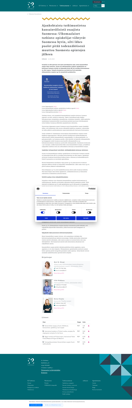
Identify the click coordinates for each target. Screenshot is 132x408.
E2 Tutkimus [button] (43, 6)
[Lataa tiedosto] (88, 326)
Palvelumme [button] (53, 6)
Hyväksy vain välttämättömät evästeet (53, 405)
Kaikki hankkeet (66, 394)
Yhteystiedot (31, 385)
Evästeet (44, 372)
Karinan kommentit (97, 389)
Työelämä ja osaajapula (68, 383)
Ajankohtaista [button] (83, 6)
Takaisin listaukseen (35, 14)
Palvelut (47, 383)
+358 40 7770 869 (61, 285)
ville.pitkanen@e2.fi (61, 287)
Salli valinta (66, 218)
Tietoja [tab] (86, 193)
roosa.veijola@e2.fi (61, 305)
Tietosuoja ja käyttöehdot (50, 370)
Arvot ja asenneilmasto (68, 392)
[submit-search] (103, 5)
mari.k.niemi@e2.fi (61, 270)
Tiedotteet (94, 385)
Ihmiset (29, 383)
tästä (54, 106)
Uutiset (94, 383)
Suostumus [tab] (45, 193)
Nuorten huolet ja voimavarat (69, 385)
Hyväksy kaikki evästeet (36, 405)
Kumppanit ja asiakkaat (33, 387)
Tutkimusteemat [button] (65, 6)
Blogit (93, 387)
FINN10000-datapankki (51, 385)
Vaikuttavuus (31, 389)
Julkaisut (75, 6)
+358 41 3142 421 (61, 303)
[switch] (58, 212)
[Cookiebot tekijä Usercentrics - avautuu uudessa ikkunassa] (89, 189)
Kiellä (46, 218)
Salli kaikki (85, 218)
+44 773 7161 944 (61, 268)
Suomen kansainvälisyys (68, 387)
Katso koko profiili (59, 273)
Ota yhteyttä (97, 2)
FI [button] (103, 2)
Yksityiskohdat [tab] (66, 193)
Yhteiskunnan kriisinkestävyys (69, 389)
